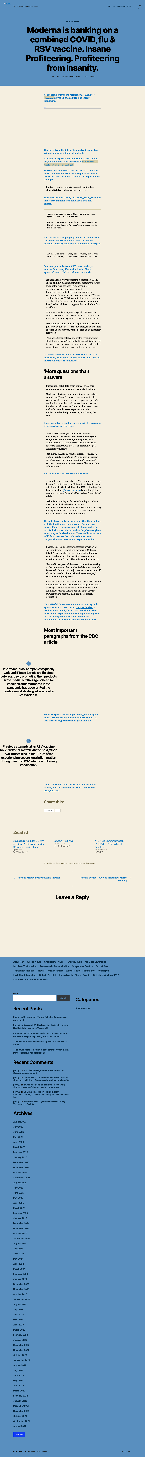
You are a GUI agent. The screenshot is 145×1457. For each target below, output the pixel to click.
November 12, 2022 (72, 77)
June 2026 (18, 1132)
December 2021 (21, 1406)
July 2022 (18, 1370)
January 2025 (20, 1218)
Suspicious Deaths (82, 966)
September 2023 (21, 1299)
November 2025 (21, 1167)
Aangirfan (18, 961)
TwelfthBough (74, 961)
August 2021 (19, 1426)
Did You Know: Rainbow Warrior (30, 979)
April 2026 (18, 1142)
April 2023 (18, 1325)
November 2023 (21, 1289)
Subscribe (19, 1434)
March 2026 (19, 1147)
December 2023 (21, 1284)
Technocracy (90, 863)
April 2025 (18, 1203)
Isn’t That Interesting (24, 975)
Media (63, 863)
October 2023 (20, 1294)
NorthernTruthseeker (25, 966)
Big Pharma (51, 863)
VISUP (40, 970)
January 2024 (20, 1279)
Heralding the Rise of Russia (74, 975)
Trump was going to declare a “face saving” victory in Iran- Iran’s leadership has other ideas (39, 1086)
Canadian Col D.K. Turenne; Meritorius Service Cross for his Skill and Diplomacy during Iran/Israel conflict (41, 1078)
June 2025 (18, 1193)
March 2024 (19, 1269)
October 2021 (20, 1416)
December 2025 (21, 1162)
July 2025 (18, 1188)
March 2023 (19, 1330)
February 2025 (20, 1213)
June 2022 (18, 1375)
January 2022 (20, 1401)
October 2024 (20, 1233)
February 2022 (20, 1396)
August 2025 (19, 1182)
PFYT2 (23, 1451)
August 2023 (19, 1304)
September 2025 (21, 1177)
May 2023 (18, 1319)
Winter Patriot (55, 970)
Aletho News (34, 961)
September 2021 (21, 1421)
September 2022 (21, 1360)
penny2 (56, 77)
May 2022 (18, 1380)
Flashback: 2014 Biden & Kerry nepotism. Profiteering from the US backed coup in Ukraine (28, 844)
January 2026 (20, 1157)
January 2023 (20, 1340)
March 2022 (19, 1391)
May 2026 (18, 1137)
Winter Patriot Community (80, 970)
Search (15, 994)
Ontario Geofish (47, 975)
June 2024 (18, 1253)
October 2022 (20, 1355)
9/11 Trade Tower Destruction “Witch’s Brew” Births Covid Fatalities (109, 844)
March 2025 (19, 1208)
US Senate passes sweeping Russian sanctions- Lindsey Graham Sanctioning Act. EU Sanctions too (41, 1094)
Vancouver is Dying (63, 841)
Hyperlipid (103, 970)
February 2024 (20, 1274)
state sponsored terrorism (75, 863)
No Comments (90, 77)
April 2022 (18, 1385)
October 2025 (20, 1172)
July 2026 (18, 1127)
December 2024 (21, 1223)
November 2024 (21, 1228)
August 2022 (19, 1365)
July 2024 (18, 1248)
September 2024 (21, 1238)
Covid (58, 863)
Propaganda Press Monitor (54, 966)
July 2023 (18, 1309)
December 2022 (21, 1345)
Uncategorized (72, 21)
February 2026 (20, 1152)
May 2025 (18, 1198)
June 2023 (18, 1314)
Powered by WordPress (37, 1451)
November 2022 (21, 1350)
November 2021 (21, 1411)
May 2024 (18, 1259)
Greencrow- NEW (53, 961)
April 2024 (18, 1264)
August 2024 (19, 1243)
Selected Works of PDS (106, 975)
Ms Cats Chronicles (95, 961)
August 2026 (19, 1122)
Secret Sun (102, 966)
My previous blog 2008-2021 (119, 6)
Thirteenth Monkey (23, 970)
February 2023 (20, 1335)
